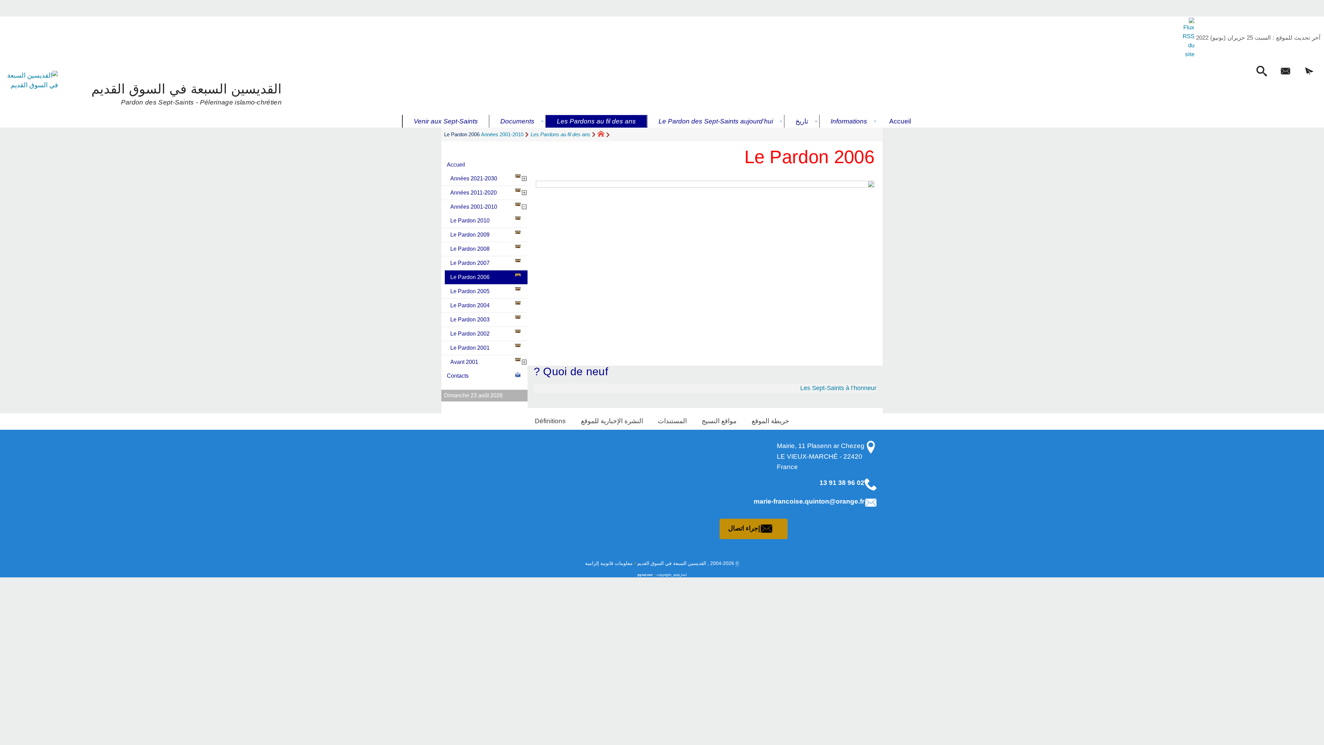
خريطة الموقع (770, 421)
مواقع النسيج (719, 421)
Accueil (456, 165)
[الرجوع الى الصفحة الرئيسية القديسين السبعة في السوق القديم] (32, 93)
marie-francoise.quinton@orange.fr (809, 501)
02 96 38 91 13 (842, 482)
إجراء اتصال (744, 528)
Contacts (458, 376)
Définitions (550, 421)
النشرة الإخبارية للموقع (612, 421)
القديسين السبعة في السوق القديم (186, 93)
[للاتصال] (1285, 71)
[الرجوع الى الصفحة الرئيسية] (604, 135)
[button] (1309, 71)
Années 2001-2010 (502, 134)
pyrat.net (645, 575)
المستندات (672, 421)
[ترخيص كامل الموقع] (1187, 37)
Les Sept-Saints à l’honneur (838, 388)
